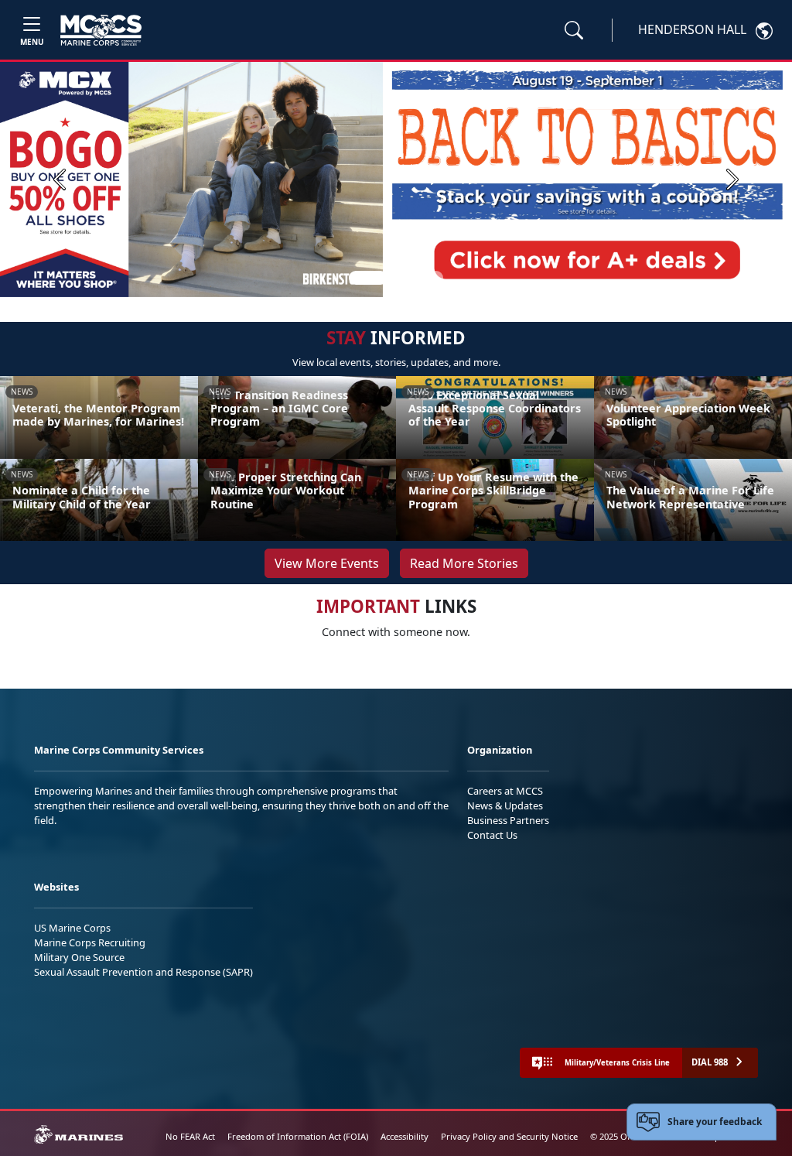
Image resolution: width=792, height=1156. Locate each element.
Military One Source (79, 957)
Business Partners (508, 820)
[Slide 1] (368, 278)
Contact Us (492, 835)
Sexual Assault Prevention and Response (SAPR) (143, 972)
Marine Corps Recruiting (89, 942)
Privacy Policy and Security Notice (509, 1136)
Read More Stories (464, 563)
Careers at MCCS (505, 791)
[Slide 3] (418, 278)
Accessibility (404, 1136)
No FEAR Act (190, 1136)
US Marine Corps (72, 928)
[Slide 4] (436, 278)
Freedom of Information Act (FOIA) (297, 1136)
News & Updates (505, 805)
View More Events (327, 563)
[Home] (101, 30)
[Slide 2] (399, 278)
